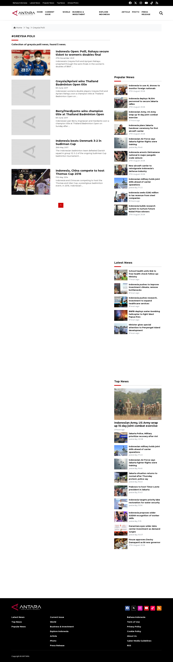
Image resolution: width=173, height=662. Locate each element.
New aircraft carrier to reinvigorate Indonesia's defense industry (141, 169)
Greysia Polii (39, 27)
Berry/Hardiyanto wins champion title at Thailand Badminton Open (80, 112)
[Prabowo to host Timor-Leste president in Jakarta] (120, 490)
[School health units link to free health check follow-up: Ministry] (120, 275)
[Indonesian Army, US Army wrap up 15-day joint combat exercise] (120, 116)
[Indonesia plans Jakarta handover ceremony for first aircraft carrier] (120, 129)
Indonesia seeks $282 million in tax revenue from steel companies (144, 195)
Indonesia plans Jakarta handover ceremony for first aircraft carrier (143, 128)
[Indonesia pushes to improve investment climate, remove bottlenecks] (120, 288)
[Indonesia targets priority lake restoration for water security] (120, 503)
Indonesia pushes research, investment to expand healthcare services (143, 301)
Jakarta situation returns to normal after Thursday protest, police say (143, 476)
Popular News (48, 3)
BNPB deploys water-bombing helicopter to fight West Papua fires (144, 314)
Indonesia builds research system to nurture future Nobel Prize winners (142, 209)
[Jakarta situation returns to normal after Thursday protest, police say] (120, 477)
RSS (129, 645)
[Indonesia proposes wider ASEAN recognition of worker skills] (120, 516)
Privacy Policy (134, 626)
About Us (132, 636)
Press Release (146, 13)
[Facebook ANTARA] (130, 3)
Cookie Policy (134, 631)
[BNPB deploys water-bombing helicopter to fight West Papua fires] (120, 315)
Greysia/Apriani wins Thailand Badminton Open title (77, 83)
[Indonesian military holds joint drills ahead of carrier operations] (120, 183)
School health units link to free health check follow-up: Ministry (144, 274)
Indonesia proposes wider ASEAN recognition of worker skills (144, 516)
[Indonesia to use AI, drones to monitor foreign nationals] (120, 89)
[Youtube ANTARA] (146, 3)
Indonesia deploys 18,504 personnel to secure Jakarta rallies (143, 101)
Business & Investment (78, 13)
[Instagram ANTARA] (141, 3)
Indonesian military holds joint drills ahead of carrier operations (144, 182)
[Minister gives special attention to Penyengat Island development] (120, 328)
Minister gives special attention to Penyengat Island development (144, 328)
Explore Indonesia (104, 13)
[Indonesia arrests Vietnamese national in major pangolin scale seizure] (120, 156)
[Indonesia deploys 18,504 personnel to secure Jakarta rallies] (120, 102)
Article (126, 12)
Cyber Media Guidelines (139, 641)
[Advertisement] (138, 53)
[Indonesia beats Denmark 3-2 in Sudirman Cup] (30, 152)
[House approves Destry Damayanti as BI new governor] (120, 543)
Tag (27, 27)
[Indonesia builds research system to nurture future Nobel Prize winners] (120, 210)
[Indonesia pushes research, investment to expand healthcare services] (120, 301)
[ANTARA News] (23, 13)
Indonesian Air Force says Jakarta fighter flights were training (143, 142)
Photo (135, 12)
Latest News (35, 3)
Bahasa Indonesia (20, 3)
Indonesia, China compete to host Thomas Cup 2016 (80, 172)
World (66, 12)
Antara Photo (73, 3)
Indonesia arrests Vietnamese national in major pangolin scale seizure (144, 155)
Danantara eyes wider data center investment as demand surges (144, 529)
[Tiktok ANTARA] (152, 3)
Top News (61, 3)
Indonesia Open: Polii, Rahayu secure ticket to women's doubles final (82, 53)
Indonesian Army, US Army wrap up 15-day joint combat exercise (143, 115)
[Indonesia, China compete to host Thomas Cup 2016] (30, 181)
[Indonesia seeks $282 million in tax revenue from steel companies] (120, 196)
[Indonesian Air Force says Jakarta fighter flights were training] (120, 142)
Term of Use (133, 622)
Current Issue (49, 13)
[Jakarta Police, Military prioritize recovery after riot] (120, 437)
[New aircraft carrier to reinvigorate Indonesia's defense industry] (120, 169)
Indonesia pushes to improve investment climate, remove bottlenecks (144, 287)
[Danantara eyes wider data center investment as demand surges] (120, 530)
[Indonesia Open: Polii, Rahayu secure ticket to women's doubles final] (30, 62)
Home (40, 12)
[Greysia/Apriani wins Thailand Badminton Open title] (30, 92)
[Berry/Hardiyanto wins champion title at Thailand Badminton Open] (30, 122)
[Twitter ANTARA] (135, 3)
